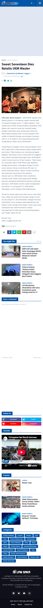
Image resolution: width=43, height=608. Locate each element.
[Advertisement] (21, 31)
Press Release (16, 543)
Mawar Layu (27, 483)
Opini (5, 543)
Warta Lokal (35, 557)
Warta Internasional (18, 554)
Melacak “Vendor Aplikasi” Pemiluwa (30, 517)
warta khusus (22, 557)
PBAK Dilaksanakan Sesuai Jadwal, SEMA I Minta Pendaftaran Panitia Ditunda (31, 502)
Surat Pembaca (22, 550)
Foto (4, 539)
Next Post (36, 358)
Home (4, 60)
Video (5, 554)
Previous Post (7, 358)
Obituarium (31, 539)
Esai (36, 535)
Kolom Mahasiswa (16, 539)
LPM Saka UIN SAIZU (26, 601)
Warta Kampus (12, 60)
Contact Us (28, 604)
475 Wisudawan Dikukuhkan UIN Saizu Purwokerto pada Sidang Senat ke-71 (31, 288)
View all (38, 241)
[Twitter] (8, 81)
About (20, 604)
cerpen (20, 535)
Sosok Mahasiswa (30, 546)
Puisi (26, 543)
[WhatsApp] (11, 81)
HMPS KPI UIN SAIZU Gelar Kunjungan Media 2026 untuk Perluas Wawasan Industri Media (31, 253)
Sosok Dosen (15, 546)
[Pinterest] (24, 232)
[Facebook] (5, 81)
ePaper (28, 535)
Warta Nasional (8, 561)
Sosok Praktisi (8, 550)
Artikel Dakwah (8, 535)
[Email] (29, 232)
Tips (33, 550)
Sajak (5, 546)
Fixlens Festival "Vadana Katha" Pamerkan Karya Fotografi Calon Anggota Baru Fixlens (31, 271)
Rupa (34, 543)
